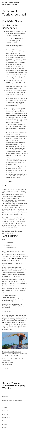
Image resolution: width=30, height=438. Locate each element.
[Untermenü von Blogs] (6, 427)
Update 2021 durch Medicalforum (11, 352)
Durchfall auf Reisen (12, 21)
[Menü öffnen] (27, 4)
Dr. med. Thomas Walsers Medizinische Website (10, 4)
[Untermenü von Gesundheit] (9, 417)
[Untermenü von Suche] (6, 407)
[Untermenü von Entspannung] (10, 420)
